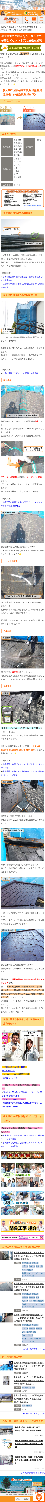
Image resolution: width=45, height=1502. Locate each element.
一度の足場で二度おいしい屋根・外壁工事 (20, 373)
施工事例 (12, 27)
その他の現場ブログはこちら (33, 1473)
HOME (3, 27)
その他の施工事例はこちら (33, 1349)
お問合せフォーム (10, 1078)
